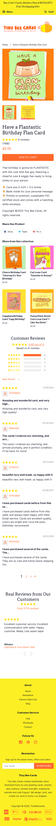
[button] (10, 139)
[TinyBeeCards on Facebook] (21, 742)
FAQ (28, 718)
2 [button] (26, 576)
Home (5, 45)
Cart (51, 12)
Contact (28, 727)
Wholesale (28, 722)
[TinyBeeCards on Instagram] (35, 742)
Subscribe (44, 766)
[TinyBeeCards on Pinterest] (28, 742)
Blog (28, 703)
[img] (9, 388)
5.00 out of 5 (36, 344)
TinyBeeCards (37, 806)
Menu (9, 11)
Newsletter (28, 695)
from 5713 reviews (28, 608)
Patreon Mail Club (28, 699)
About (28, 691)
